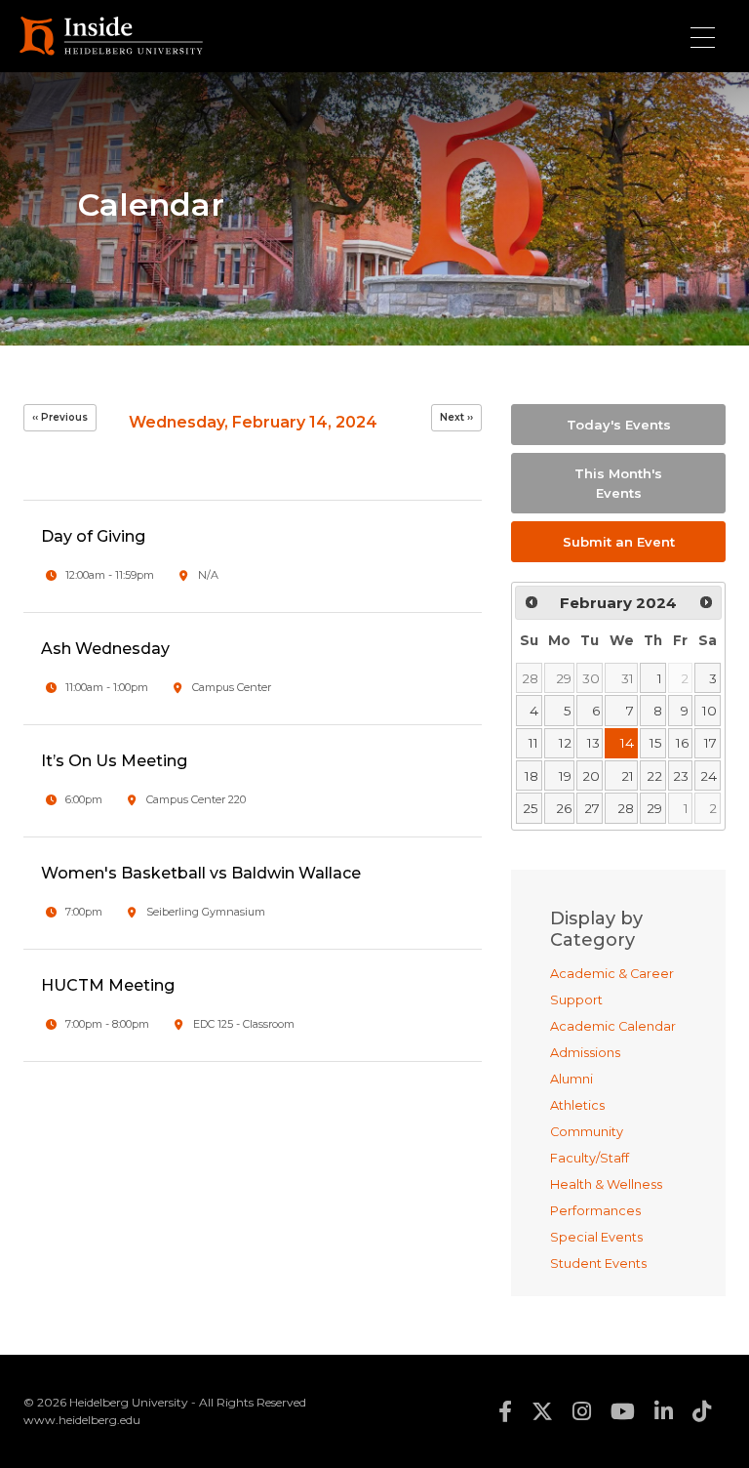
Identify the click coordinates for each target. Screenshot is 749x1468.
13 (593, 743)
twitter (542, 1411)
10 (709, 710)
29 (564, 678)
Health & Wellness (606, 1184)
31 (627, 678)
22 (654, 776)
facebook (505, 1411)
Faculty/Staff (589, 1158)
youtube (623, 1411)
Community (586, 1131)
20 (591, 776)
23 (681, 776)
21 (627, 776)
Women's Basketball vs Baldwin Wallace (201, 873)
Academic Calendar (613, 1026)
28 (530, 678)
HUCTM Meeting (108, 985)
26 (564, 808)
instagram (581, 1411)
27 (592, 808)
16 (682, 743)
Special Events (596, 1237)
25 (530, 808)
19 (565, 776)
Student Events (598, 1263)
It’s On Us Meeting (114, 761)
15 (656, 743)
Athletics (577, 1105)
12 (565, 743)
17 (710, 743)
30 (591, 678)
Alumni (571, 1079)
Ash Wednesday (105, 648)
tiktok (701, 1411)
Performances (595, 1210)
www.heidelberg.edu (81, 1419)
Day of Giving (93, 536)
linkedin (663, 1411)
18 (531, 776)
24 (708, 776)
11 (533, 743)
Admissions (585, 1052)
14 (627, 743)
